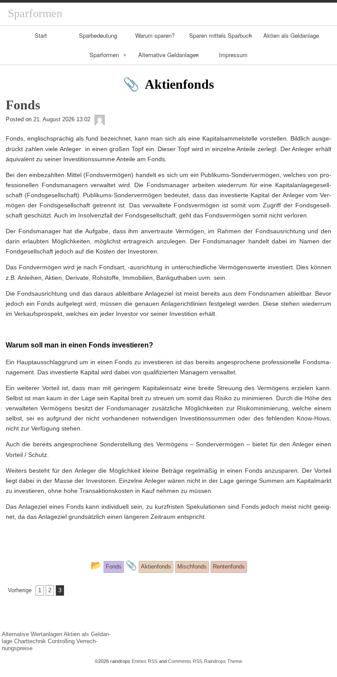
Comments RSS (185, 661)
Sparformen (104, 55)
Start (41, 35)
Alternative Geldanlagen (168, 55)
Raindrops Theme (223, 661)
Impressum (233, 55)
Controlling (61, 641)
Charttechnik (30, 641)
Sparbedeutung (98, 35)
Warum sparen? (155, 35)
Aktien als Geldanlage (291, 35)
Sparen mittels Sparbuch (220, 35)
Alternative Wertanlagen (32, 634)
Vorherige (20, 590)
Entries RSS (145, 661)
